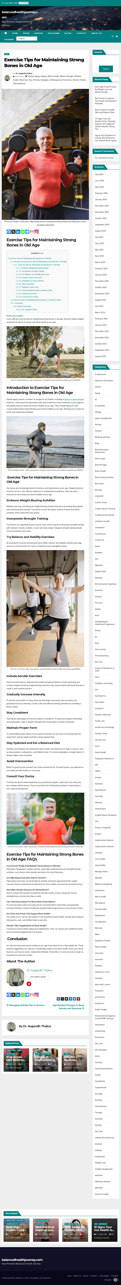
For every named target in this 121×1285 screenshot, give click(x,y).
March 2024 (100, 312)
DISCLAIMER (53, 33)
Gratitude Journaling (103, 683)
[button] (113, 36)
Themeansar (46, 1278)
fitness (98, 631)
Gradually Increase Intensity (30, 281)
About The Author (22, 306)
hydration (99, 784)
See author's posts (38, 977)
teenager (99, 1094)
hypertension (100, 790)
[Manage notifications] (115, 1280)
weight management (103, 1169)
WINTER (99, 1188)
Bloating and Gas (102, 437)
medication (99, 890)
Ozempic (99, 978)
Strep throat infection (104, 1069)
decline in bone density (74, 399)
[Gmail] (32, 232)
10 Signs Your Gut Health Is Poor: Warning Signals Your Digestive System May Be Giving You (105, 124)
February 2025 (101, 269)
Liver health (100, 859)
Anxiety (98, 425)
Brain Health (100, 471)
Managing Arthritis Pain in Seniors (27, 1005)
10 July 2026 (13, 1234)
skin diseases (101, 1050)
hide (41, 253)
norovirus (99, 959)
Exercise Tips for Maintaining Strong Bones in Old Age (29, 258)
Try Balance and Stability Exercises (32, 274)
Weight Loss (100, 1163)
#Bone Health (53, 76)
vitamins (98, 1144)
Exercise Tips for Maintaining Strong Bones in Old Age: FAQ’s (36, 300)
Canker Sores (101, 502)
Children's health (102, 521)
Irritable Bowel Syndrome (106, 815)
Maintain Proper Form (27, 287)
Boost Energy (101, 465)
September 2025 (102, 225)
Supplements (100, 1087)
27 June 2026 (102, 1234)
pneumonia (100, 997)
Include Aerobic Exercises (29, 278)
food (19, 1050)
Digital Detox (100, 571)
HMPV (98, 771)
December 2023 (102, 331)
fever (97, 615)
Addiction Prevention (104, 381)
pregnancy (99, 1003)
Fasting (98, 597)
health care (11, 1054)
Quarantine (100, 1025)
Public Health (101, 1010)
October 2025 (101, 218)
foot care (98, 662)
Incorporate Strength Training (30, 271)
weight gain (100, 1156)
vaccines (99, 1131)
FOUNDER (9, 39)
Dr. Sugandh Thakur (24, 73)
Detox (97, 546)
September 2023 (102, 350)
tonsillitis (99, 1119)
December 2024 (102, 281)
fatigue (98, 609)
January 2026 (101, 200)
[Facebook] (9, 232)
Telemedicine (100, 1106)
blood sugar (100, 459)
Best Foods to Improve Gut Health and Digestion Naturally (106, 101)
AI (96, 399)
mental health (101, 909)
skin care (99, 1044)
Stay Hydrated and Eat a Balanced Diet (34, 290)
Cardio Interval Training (105, 509)
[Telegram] (27, 232)
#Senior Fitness (79, 80)
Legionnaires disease (104, 840)
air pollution (100, 406)
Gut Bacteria (100, 696)
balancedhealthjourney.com (22, 1260)
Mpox (97, 934)
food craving (100, 649)
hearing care (100, 740)
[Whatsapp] (23, 232)
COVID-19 (99, 540)
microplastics (100, 922)
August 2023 (100, 356)
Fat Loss (98, 603)
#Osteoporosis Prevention (61, 80)
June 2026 (99, 181)
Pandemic (99, 991)
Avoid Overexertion (26, 294)
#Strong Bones (19, 84)
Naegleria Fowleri (102, 941)
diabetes (98, 553)
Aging (7, 54)
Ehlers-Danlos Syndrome (106, 584)
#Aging (44, 76)
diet (14, 1050)
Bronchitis (99, 484)
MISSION (39, 33)
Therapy (98, 1113)
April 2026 (99, 187)
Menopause (100, 903)
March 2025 (100, 262)
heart (97, 746)
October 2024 (101, 287)
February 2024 (101, 319)
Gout (97, 677)
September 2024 (102, 294)
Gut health (99, 702)
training (98, 1125)
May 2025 (99, 250)
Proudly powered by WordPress (13, 1278)
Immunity (99, 796)
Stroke (98, 1075)
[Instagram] (36, 232)
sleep (97, 1056)
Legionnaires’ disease (104, 846)
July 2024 (99, 306)
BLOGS (68, 33)
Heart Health (100, 752)
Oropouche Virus (102, 972)
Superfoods (100, 1081)
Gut (96, 690)
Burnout (98, 490)
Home (69, 1276)
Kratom (98, 834)
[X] (13, 232)
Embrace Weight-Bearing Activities (32, 268)
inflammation (100, 809)
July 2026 (99, 174)
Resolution (99, 1037)
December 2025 (102, 206)
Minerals (98, 928)
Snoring (98, 1062)
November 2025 (102, 212)
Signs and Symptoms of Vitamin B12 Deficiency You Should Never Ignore (106, 138)
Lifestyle (98, 853)
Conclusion (17, 303)
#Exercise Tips (25, 80)
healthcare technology (104, 727)
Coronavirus (100, 534)
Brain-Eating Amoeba (104, 477)
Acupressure (100, 374)
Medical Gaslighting (103, 884)
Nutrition (98, 966)
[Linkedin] (18, 232)
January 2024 (101, 325)
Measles (98, 878)
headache (99, 708)
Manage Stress (101, 872)
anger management (103, 418)
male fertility (100, 865)
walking (98, 1150)
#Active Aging (34, 76)
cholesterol (99, 528)
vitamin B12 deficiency (104, 1138)
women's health (101, 1194)
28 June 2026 (72, 1234)
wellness (99, 1175)
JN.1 (97, 821)
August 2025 (100, 231)
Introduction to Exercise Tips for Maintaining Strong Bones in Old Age (39, 262)
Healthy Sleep (101, 734)
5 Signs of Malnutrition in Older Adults (45, 1060)
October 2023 (101, 344)
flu (96, 637)
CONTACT (81, 33)
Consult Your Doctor (27, 297)
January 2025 (101, 275)
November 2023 (102, 338)
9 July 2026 (43, 1234)
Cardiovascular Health (104, 515)
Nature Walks (100, 947)
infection (98, 803)
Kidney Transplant (103, 828)
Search (98, 52)
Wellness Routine (102, 1182)
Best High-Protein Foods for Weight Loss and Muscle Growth (105, 89)
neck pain (99, 953)
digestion (99, 565)
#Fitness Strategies (41, 80)
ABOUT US (96, 33)
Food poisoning (101, 656)
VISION (26, 33)
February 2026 (101, 193)
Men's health (100, 897)
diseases (99, 578)
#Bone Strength (66, 76)
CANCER (99, 496)
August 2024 (100, 300)
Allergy (98, 412)
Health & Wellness (103, 715)
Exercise (99, 590)
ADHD (98, 387)
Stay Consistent (25, 284)
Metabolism (100, 915)
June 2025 (99, 243)
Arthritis (98, 431)
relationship (100, 1031)
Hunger (98, 777)
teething (98, 1100)
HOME (15, 33)
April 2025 (99, 256)
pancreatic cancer (102, 984)
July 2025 (99, 237)
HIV (96, 765)
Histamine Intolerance (104, 759)
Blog (97, 443)
